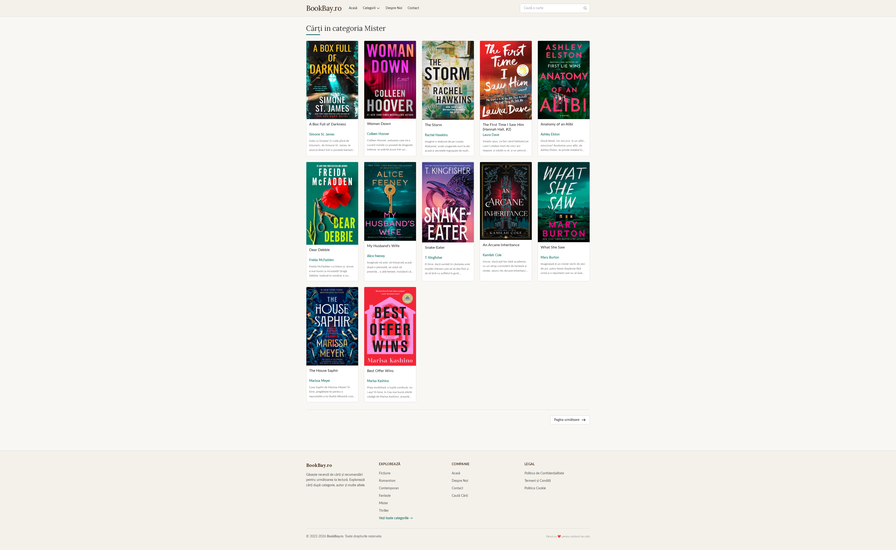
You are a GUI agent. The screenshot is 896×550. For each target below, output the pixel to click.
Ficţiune (384, 473)
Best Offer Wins (380, 371)
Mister (383, 503)
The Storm (433, 125)
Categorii (369, 8)
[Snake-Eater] (448, 202)
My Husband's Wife (383, 246)
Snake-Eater (435, 247)
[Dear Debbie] (332, 203)
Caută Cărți (460, 495)
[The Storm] (448, 80)
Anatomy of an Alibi (557, 124)
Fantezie (385, 495)
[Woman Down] (390, 80)
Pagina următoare (566, 420)
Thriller (384, 510)
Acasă (353, 8)
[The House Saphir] (332, 326)
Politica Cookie (535, 488)
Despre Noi (394, 8)
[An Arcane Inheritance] (506, 201)
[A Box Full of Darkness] (332, 80)
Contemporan (389, 488)
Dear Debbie (319, 250)
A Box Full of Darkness (327, 124)
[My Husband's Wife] (390, 201)
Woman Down (379, 124)
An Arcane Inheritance (501, 245)
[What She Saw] (564, 202)
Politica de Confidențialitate (544, 473)
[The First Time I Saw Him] (506, 80)
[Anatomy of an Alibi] (564, 80)
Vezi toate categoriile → (396, 518)
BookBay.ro (323, 8)
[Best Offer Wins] (390, 326)
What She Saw (553, 247)
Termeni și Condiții (538, 481)
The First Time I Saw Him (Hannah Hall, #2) (503, 127)
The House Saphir (323, 371)
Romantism (387, 481)
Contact (413, 8)
